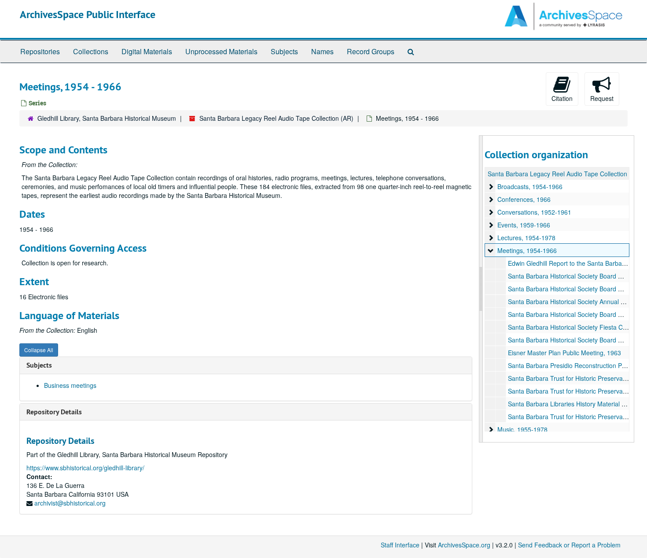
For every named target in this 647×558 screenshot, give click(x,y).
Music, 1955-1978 (522, 429)
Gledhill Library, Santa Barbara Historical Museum (106, 118)
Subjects (284, 51)
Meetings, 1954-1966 (527, 250)
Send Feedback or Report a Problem (569, 544)
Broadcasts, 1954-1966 (529, 186)
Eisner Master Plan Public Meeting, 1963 (564, 352)
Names (322, 51)
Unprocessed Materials (221, 51)
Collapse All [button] (38, 349)
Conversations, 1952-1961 (534, 212)
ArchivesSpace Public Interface (87, 14)
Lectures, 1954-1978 (526, 237)
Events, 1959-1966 (523, 224)
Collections (90, 51)
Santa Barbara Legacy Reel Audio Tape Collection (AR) (276, 118)
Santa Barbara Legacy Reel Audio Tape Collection (557, 173)
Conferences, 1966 (524, 199)
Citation (562, 98)
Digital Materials (146, 51)
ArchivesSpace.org (464, 544)
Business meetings (70, 385)
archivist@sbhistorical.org (70, 502)
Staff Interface (400, 544)
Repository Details (54, 412)
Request (602, 98)
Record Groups (370, 51)
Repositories (40, 51)
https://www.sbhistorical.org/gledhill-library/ (85, 467)
